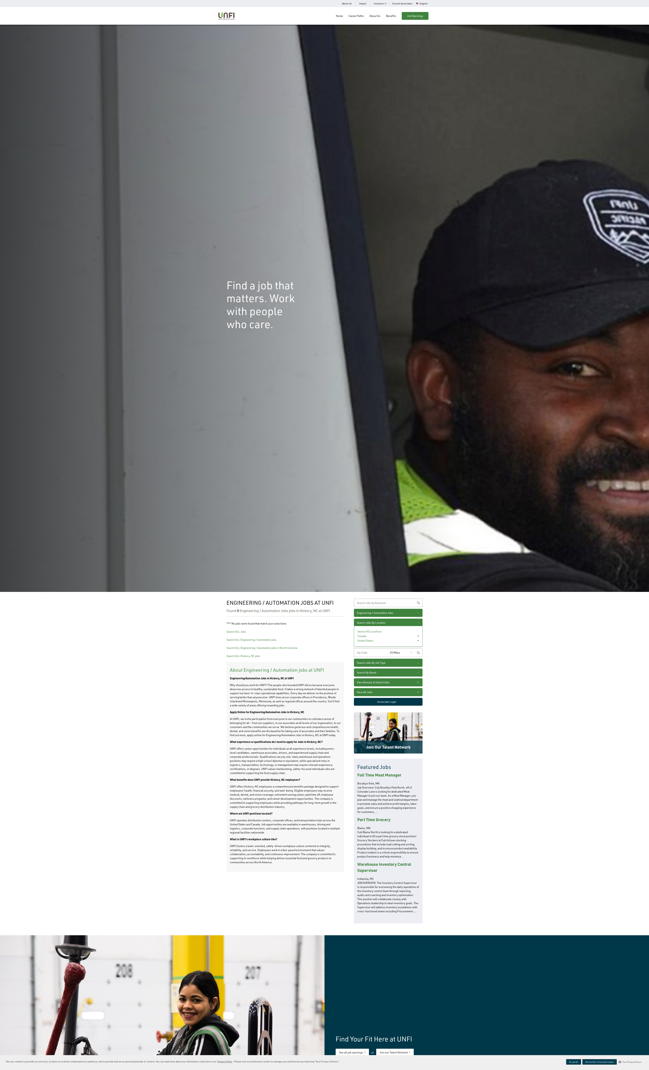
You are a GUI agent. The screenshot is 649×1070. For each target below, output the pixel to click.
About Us (347, 3)
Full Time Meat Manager (379, 775)
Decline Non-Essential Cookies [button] (599, 1062)
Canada (361, 636)
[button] (630, 1062)
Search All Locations (369, 631)
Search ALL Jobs (236, 631)
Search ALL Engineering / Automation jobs (251, 639)
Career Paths (356, 16)
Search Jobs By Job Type (371, 662)
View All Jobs (364, 692)
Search (418, 602)
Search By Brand (366, 672)
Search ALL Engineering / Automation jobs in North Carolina (261, 648)
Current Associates (402, 3)
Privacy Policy (225, 1061)
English (424, 3)
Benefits (391, 16)
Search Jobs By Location (371, 622)
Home (339, 16)
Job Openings (415, 16)
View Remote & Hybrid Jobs (373, 682)
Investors (379, 3)
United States (365, 640)
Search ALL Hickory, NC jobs (243, 656)
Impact (362, 3)
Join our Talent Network (394, 1052)
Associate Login (386, 701)
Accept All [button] (573, 1062)
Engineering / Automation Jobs (375, 613)
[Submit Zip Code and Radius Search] (418, 652)
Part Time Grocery (373, 819)
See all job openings (351, 1052)
